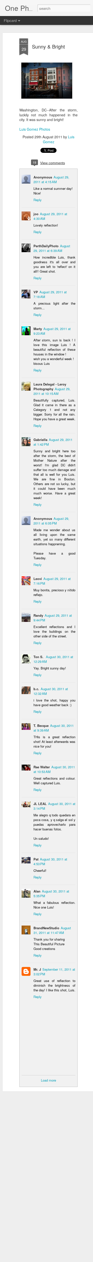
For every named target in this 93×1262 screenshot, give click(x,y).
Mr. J (37, 969)
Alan (36, 891)
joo (35, 213)
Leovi (37, 578)
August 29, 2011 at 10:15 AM (51, 391)
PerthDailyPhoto (46, 246)
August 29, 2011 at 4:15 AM (51, 179)
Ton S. (38, 656)
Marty (37, 328)
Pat (35, 859)
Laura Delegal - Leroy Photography (49, 386)
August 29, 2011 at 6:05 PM (51, 521)
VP (35, 292)
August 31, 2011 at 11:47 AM (52, 930)
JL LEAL (40, 803)
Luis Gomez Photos (34, 129)
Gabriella (40, 439)
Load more (48, 1080)
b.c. (36, 688)
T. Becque (41, 725)
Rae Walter (41, 767)
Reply (37, 199)
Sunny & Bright (48, 46)
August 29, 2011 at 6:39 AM (51, 248)
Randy (38, 615)
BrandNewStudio (46, 928)
